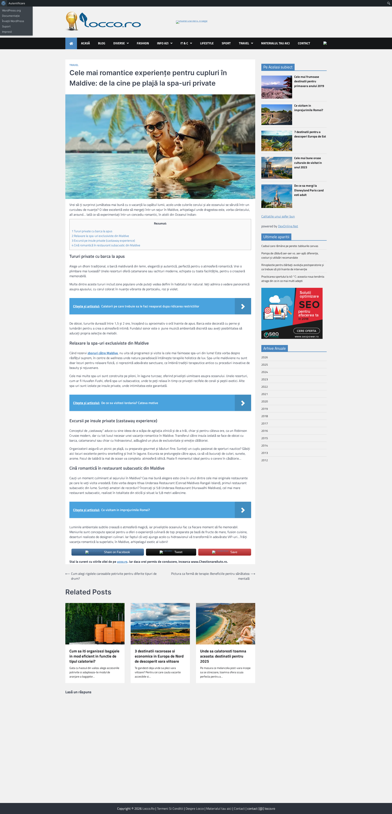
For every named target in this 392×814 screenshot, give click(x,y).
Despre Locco (195, 808)
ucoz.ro (122, 561)
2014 (264, 445)
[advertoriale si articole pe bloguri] (292, 337)
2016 (264, 431)
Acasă (85, 43)
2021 (264, 394)
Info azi (162, 43)
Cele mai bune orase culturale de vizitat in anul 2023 (308, 163)
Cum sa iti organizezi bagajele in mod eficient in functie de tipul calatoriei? (94, 656)
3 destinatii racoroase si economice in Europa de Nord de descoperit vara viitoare (159, 656)
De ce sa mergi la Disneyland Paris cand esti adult (309, 190)
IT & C (184, 43)
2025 (264, 364)
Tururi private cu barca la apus (92, 231)
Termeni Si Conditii (170, 808)
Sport (226, 43)
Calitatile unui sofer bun (278, 216)
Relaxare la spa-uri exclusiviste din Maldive (100, 235)
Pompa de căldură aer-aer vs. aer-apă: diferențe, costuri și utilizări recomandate (289, 255)
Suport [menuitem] (6, 26)
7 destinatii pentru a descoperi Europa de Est (310, 134)
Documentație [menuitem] (11, 15)
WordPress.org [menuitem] (11, 10)
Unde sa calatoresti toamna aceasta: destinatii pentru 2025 (223, 656)
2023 (264, 379)
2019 (264, 408)
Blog (101, 43)
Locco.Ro (149, 808)
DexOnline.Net (288, 226)
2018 (264, 416)
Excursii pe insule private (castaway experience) (103, 240)
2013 (264, 453)
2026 (264, 357)
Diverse (119, 43)
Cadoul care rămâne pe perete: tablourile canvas (289, 246)
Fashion (143, 43)
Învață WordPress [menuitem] (13, 21)
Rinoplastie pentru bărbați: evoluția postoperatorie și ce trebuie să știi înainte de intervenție (292, 267)
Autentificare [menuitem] (17, 3)
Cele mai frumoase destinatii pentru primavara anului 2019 (309, 81)
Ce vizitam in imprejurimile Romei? (308, 108)
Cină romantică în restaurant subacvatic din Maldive (106, 245)
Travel (244, 43)
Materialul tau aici (275, 43)
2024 (264, 372)
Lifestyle (207, 43)
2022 (264, 386)
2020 (264, 401)
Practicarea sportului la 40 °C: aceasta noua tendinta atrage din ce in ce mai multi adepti (292, 278)
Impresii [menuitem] (7, 31)
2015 (264, 438)
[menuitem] (3, 3)
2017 (264, 423)
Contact (304, 43)
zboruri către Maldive (103, 353)
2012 (264, 460)
